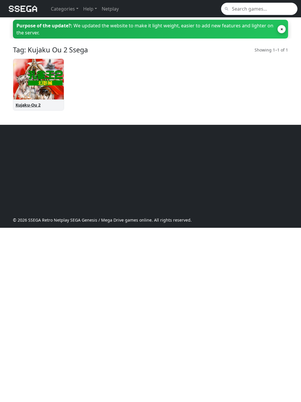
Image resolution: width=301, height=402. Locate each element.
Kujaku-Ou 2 (28, 105)
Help (88, 9)
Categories (63, 9)
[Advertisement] (150, 171)
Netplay (110, 9)
